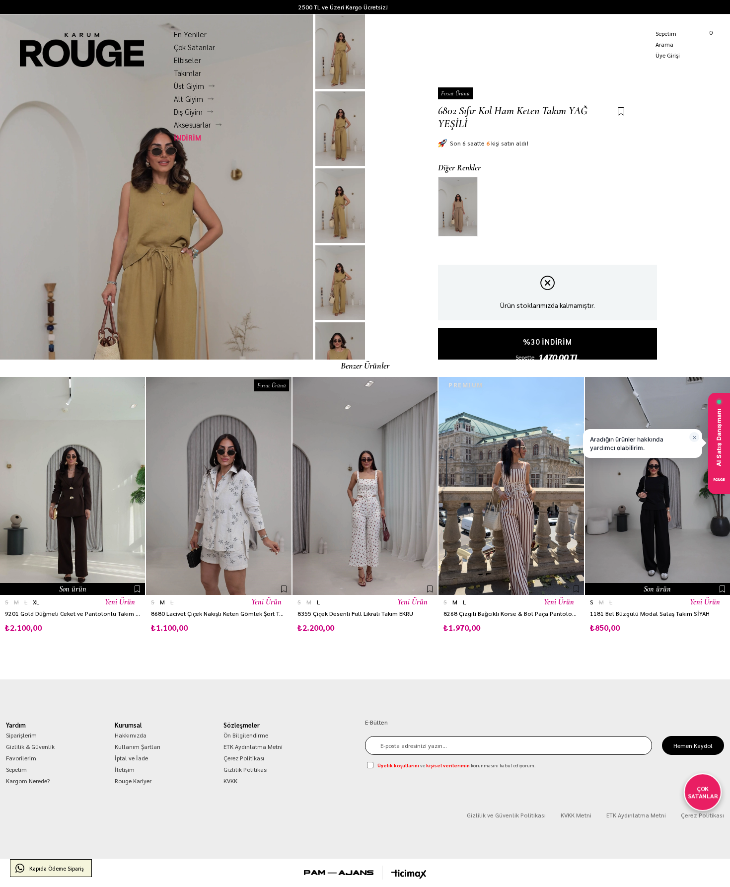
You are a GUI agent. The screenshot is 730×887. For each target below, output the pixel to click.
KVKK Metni (576, 815)
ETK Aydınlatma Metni (253, 746)
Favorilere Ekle (137, 589)
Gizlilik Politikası (245, 769)
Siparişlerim (21, 735)
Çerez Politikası (243, 758)
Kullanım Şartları (137, 746)
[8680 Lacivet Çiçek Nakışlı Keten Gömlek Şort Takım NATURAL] (218, 486)
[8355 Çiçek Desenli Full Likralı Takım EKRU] (365, 486)
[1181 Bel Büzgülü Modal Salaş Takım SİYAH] (657, 486)
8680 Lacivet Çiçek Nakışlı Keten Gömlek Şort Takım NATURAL (218, 613)
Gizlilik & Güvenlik (30, 746)
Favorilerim (21, 758)
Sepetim (16, 769)
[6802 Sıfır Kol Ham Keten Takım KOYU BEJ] (457, 206)
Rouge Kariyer (133, 781)
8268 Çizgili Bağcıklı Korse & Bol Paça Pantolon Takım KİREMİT (511, 613)
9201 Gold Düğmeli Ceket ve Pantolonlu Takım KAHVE (72, 613)
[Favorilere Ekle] (621, 112)
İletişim (125, 769)
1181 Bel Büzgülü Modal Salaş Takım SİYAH (650, 613)
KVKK (230, 781)
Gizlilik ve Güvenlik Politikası (506, 815)
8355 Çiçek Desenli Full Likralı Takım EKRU (355, 613)
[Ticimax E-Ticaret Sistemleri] (409, 874)
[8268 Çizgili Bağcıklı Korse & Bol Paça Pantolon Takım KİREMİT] (511, 486)
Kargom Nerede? (708, 7)
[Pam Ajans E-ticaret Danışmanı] (338, 872)
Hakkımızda (130, 735)
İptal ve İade (131, 758)
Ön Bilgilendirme (245, 735)
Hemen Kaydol (693, 745)
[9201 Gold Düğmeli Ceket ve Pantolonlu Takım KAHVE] (72, 486)
